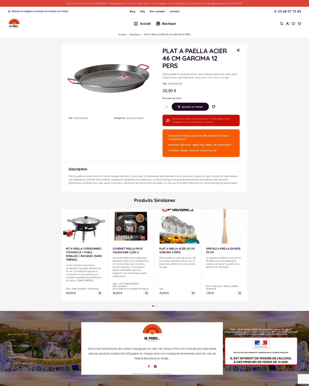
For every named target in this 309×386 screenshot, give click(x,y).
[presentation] (84, 273)
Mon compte (157, 11)
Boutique (169, 24)
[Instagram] (155, 366)
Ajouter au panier (192, 105)
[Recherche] (282, 24)
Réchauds (93, 288)
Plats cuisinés (119, 286)
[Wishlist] (293, 24)
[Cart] (299, 24)
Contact (174, 11)
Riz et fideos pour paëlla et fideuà (130, 288)
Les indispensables (128, 283)
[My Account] (287, 24)
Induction (217, 286)
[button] (99, 293)
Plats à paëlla (137, 118)
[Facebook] (149, 366)
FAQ (142, 11)
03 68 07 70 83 (289, 11)
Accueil (145, 24)
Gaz (128, 118)
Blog (132, 11)
